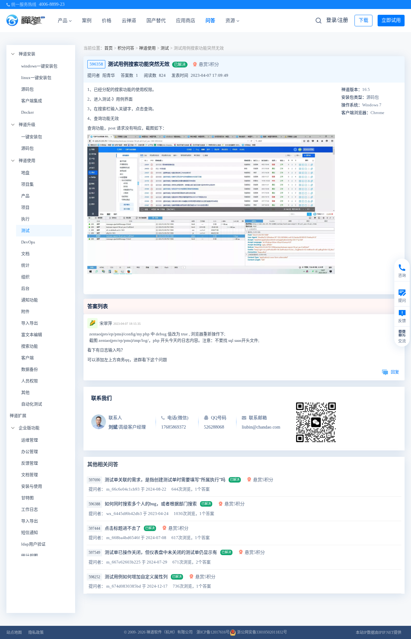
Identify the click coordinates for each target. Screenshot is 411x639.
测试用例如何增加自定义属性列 (136, 576)
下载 (363, 20)
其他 (25, 392)
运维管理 (29, 440)
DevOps (28, 242)
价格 (106, 20)
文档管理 (29, 474)
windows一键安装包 (39, 66)
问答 (210, 20)
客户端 (27, 357)
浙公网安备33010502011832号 (261, 632)
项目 (25, 207)
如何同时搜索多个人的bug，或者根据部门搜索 (151, 503)
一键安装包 (31, 136)
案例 (87, 20)
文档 (25, 253)
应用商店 (185, 20)
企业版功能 (29, 427)
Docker (27, 112)
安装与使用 (31, 486)
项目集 (27, 184)
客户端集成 (31, 100)
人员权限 (29, 380)
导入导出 (29, 323)
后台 (25, 288)
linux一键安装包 (36, 77)
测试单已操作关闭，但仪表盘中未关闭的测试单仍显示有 (161, 552)
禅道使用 (27, 160)
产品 (62, 20)
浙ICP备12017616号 (213, 632)
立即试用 (391, 20)
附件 (25, 311)
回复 (395, 371)
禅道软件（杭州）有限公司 (169, 632)
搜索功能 (29, 346)
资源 (230, 20)
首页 (108, 48)
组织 (25, 276)
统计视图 (29, 555)
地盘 (25, 172)
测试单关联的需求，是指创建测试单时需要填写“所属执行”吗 (165, 479)
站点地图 (14, 632)
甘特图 (27, 497)
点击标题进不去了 (123, 528)
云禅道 (129, 20)
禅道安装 (27, 53)
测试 (25, 230)
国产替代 (156, 20)
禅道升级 (27, 124)
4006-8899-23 (52, 4)
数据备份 (29, 369)
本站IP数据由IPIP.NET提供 (378, 632)
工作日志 (29, 509)
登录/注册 (337, 20)
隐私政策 (36, 632)
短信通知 (29, 532)
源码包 (27, 89)
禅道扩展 (18, 415)
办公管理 (29, 451)
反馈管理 (29, 463)
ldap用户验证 (33, 544)
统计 (25, 265)
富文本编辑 (31, 334)
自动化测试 (31, 404)
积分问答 (126, 48)
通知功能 (29, 299)
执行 (25, 219)
